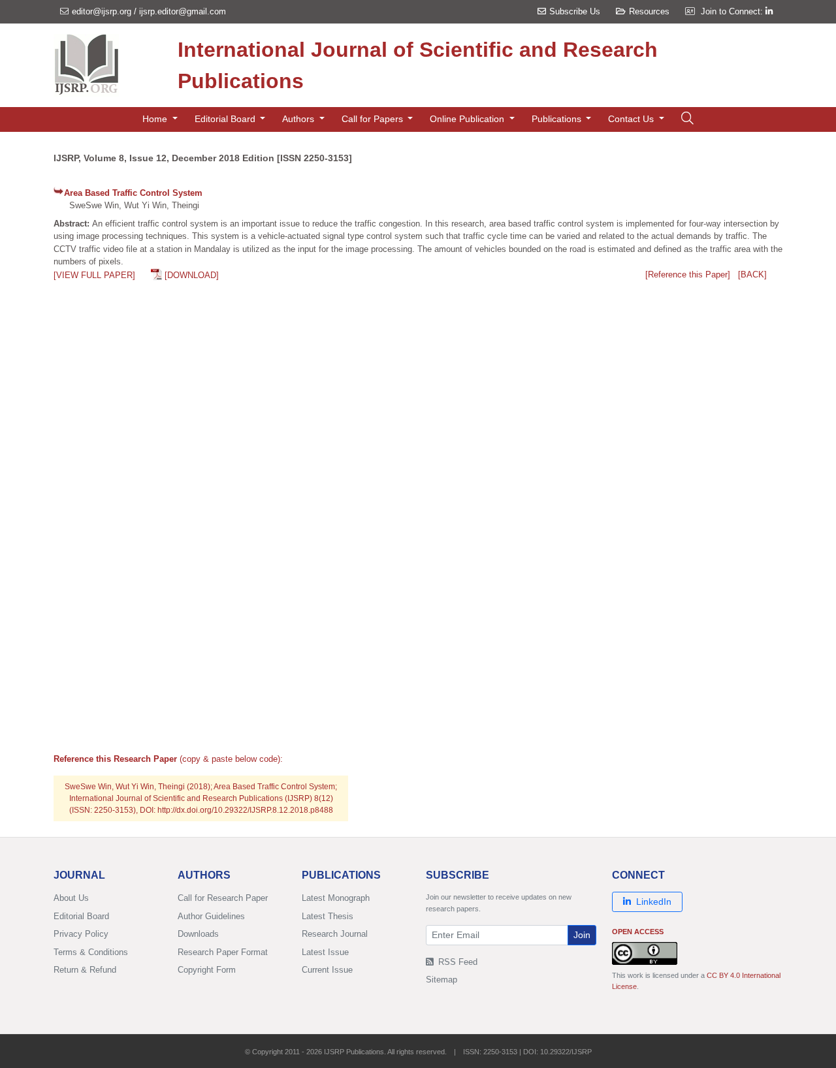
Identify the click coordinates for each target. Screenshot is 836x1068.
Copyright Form (207, 970)
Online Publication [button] (468, 119)
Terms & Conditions (91, 952)
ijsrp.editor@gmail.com (182, 11)
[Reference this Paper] (687, 274)
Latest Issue (325, 952)
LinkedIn (653, 901)
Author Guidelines (211, 916)
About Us (71, 898)
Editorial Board (81, 916)
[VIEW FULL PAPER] (94, 275)
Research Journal (335, 934)
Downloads (198, 934)
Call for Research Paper (223, 898)
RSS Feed (456, 962)
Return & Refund (85, 970)
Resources (649, 11)
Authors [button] (299, 119)
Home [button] (156, 119)
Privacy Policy (81, 934)
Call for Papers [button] (374, 119)
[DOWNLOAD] (192, 275)
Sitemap (441, 979)
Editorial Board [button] (226, 119)
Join (581, 935)
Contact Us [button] (632, 119)
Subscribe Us (574, 11)
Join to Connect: (733, 11)
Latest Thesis (327, 916)
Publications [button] (558, 119)
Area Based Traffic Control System (133, 193)
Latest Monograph (336, 898)
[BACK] (752, 274)
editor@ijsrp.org (101, 11)
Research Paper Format (223, 952)
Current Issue (327, 970)
